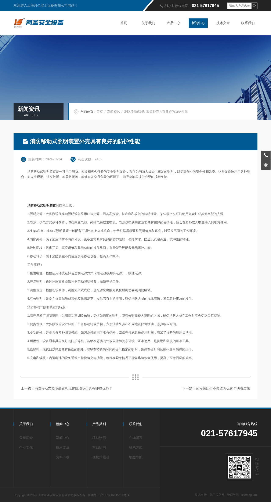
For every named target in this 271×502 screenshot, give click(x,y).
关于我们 (148, 23)
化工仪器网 (217, 494)
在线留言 (135, 438)
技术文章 (223, 23)
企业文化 (26, 447)
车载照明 (99, 447)
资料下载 (62, 457)
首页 (123, 23)
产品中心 (173, 23)
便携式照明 (100, 457)
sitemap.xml (249, 494)
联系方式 (135, 447)
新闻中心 (198, 23)
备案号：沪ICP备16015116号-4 (108, 495)
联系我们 (248, 23)
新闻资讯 (113, 111)
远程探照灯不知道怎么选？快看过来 (223, 388)
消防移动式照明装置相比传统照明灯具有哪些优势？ (73, 388)
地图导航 (135, 457)
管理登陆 (233, 494)
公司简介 (26, 438)
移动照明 (99, 438)
